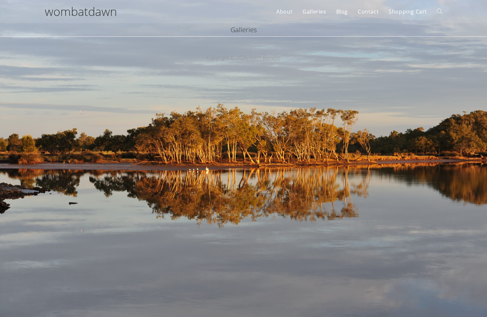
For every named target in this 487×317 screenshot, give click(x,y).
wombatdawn (81, 11)
